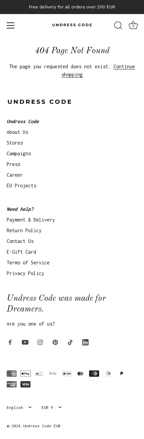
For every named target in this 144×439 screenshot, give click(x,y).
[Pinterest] (55, 342)
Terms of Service (28, 262)
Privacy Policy (25, 273)
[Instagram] (40, 342)
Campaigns (19, 153)
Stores (15, 143)
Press (13, 164)
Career (15, 175)
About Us (17, 132)
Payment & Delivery (31, 220)
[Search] (118, 26)
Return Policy (24, 230)
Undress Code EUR (42, 425)
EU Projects (21, 185)
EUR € (47, 407)
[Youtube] (25, 342)
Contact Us (20, 241)
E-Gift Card (21, 252)
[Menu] (10, 25)
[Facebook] (10, 342)
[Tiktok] (70, 342)
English (15, 407)
